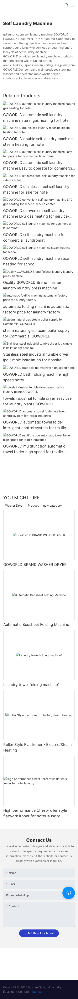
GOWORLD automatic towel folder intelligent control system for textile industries (34, 425)
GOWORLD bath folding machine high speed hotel (36, 377)
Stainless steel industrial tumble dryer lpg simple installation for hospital (36, 357)
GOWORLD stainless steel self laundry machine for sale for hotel (36, 189)
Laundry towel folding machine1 (31, 684)
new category (52, 505)
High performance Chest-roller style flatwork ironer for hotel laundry (35, 813)
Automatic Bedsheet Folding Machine (36, 624)
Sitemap (36, 991)
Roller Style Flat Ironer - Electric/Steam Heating (37, 747)
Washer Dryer (14, 505)
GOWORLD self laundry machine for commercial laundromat (34, 237)
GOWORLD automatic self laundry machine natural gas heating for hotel (36, 118)
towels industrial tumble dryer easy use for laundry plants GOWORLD (37, 401)
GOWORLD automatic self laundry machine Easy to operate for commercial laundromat (39, 165)
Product (33, 505)
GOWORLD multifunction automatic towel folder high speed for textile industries (34, 449)
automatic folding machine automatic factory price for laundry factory (36, 309)
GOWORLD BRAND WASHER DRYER (35, 564)
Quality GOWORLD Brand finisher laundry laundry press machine (32, 285)
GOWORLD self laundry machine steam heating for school (37, 261)
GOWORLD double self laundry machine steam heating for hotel (38, 142)
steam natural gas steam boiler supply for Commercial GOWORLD (36, 333)
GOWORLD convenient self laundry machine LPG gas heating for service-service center (36, 213)
